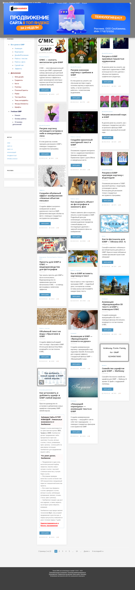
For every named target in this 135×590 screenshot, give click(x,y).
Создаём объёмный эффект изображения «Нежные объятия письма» (50, 197)
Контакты (83, 574)
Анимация (105, 298)
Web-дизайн (19, 77)
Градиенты (19, 80)
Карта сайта (76, 574)
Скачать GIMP (62, 3)
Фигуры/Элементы (21, 104)
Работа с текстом (76, 136)
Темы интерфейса (21, 100)
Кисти (103, 236)
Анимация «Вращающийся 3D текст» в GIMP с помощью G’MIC (112, 306)
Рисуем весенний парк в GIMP (114, 115)
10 (77, 551)
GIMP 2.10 (10, 149)
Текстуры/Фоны (20, 97)
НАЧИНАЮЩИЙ (11, 152)
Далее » (87, 551)
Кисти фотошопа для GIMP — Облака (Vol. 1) (114, 240)
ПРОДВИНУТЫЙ (12, 155)
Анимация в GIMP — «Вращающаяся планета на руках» (81, 339)
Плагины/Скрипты (44, 56)
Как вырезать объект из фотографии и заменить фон (82, 204)
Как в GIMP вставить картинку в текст (82, 274)
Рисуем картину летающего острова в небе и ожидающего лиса (51, 132)
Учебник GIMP (74, 3)
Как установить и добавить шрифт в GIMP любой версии (50, 395)
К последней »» (98, 551)
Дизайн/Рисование (76, 67)
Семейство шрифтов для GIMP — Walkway (113, 369)
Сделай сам (19, 65)
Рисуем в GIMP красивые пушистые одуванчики (113, 59)
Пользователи (53, 574)
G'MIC (8, 143)
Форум (84, 3)
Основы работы (20, 119)
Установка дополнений (45, 389)
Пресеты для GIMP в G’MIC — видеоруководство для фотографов (50, 266)
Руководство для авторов (65, 574)
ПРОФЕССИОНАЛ (12, 159)
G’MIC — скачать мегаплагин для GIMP (51, 61)
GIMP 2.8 (9, 146)
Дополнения (16, 73)
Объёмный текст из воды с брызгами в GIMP (50, 334)
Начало (17, 115)
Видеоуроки (42, 257)
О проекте (50, 3)
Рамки (17, 94)
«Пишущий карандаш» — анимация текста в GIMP (81, 408)
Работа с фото (75, 198)
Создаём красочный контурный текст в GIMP (82, 142)
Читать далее (45, 89)
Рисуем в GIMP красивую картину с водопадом (112, 175)
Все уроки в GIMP (18, 44)
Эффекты (42, 190)
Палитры (18, 87)
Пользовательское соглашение (58, 572)
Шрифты (104, 365)
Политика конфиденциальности (77, 572)
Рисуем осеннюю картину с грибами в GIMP (82, 72)
